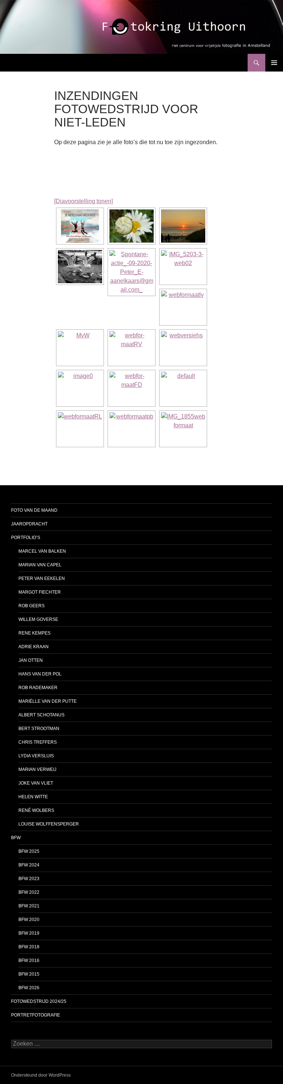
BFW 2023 (28, 878)
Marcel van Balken (42, 551)
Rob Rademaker (37, 687)
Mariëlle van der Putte (47, 701)
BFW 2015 (28, 974)
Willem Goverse (38, 619)
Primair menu (274, 63)
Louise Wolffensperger (48, 824)
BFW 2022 (28, 892)
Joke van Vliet (35, 783)
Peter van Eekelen (41, 578)
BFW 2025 (28, 851)
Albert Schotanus (41, 715)
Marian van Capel (40, 564)
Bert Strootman (38, 728)
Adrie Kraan (33, 646)
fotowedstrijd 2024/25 (38, 1001)
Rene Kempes (34, 633)
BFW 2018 (28, 946)
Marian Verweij (37, 769)
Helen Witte (33, 796)
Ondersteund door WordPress (41, 1075)
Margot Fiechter (39, 592)
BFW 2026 (28, 987)
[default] (183, 388)
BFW (16, 837)
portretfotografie (35, 1015)
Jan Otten (30, 660)
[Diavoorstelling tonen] (83, 201)
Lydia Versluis (36, 755)
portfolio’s (25, 537)
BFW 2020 (28, 919)
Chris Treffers (37, 742)
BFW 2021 (28, 905)
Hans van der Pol (40, 674)
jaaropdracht (29, 524)
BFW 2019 (28, 933)
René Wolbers (36, 810)
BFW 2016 (28, 960)
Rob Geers (31, 605)
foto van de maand (34, 510)
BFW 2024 (28, 865)
